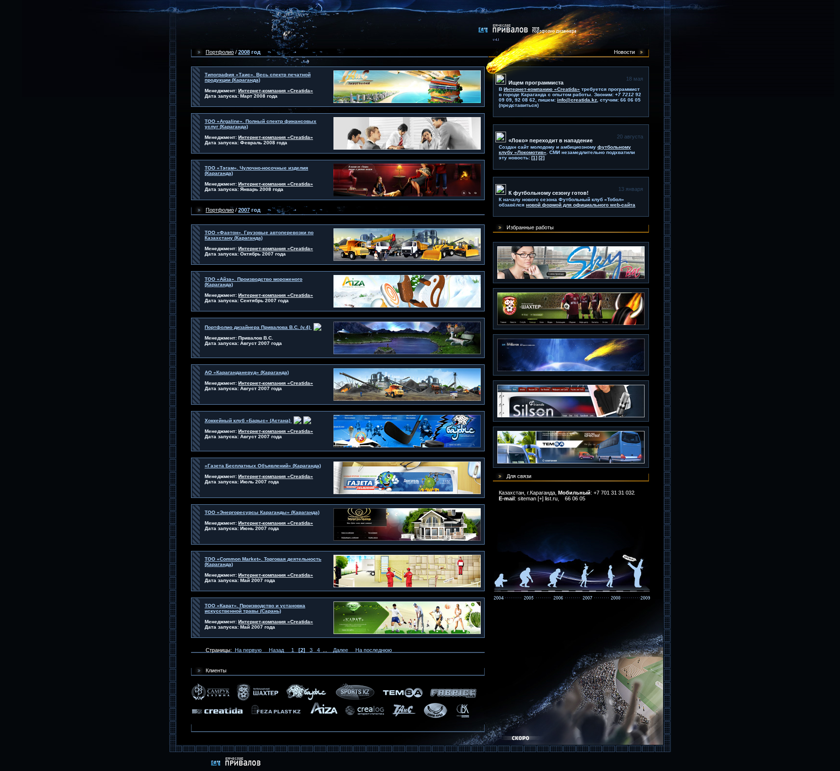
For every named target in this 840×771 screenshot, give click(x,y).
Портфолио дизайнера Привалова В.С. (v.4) (258, 327)
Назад (276, 650)
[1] (534, 157)
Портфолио (220, 52)
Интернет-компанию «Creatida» (542, 89)
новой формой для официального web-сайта (580, 204)
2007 (244, 210)
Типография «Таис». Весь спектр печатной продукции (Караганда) (258, 77)
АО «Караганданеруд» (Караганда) (247, 372)
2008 (244, 52)
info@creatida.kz (577, 100)
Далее (340, 650)
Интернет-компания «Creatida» (275, 90)
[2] (541, 157)
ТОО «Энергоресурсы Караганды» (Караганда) (262, 512)
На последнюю (373, 650)
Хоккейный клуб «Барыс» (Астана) (248, 420)
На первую (248, 650)
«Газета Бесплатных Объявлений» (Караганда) (263, 465)
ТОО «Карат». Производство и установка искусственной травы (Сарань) (255, 608)
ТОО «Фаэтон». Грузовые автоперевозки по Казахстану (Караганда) (259, 235)
